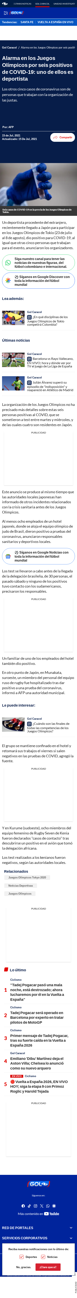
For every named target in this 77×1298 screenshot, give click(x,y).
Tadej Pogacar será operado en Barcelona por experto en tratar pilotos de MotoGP (37, 1017)
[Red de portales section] (71, 1228)
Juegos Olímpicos (19, 893)
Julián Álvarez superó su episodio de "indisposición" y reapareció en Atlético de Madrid (50, 386)
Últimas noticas (22, 4)
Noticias (52, 1257)
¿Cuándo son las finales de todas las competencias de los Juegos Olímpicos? (48, 727)
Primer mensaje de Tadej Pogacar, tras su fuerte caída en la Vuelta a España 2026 (39, 1040)
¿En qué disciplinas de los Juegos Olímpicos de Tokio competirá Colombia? (47, 320)
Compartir (66, 137)
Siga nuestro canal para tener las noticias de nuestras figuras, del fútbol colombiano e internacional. (41, 262)
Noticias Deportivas (20, 885)
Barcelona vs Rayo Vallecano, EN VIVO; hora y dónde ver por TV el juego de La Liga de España (50, 362)
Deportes (31, 1257)
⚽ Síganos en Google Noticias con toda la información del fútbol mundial (42, 556)
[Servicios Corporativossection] (71, 1238)
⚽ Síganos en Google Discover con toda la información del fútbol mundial (42, 280)
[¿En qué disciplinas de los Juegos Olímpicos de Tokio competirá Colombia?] (13, 318)
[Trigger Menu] (5, 13)
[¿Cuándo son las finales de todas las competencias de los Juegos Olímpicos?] (13, 724)
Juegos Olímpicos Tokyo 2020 (27, 877)
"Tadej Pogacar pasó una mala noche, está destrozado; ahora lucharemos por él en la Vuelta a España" (37, 992)
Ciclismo (16, 979)
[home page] (5, 3)
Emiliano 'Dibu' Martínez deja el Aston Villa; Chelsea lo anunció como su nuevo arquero (37, 1063)
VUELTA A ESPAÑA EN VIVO (55, 22)
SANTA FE (27, 22)
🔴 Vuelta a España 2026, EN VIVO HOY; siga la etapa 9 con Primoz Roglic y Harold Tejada (39, 1086)
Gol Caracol (42, 4)
